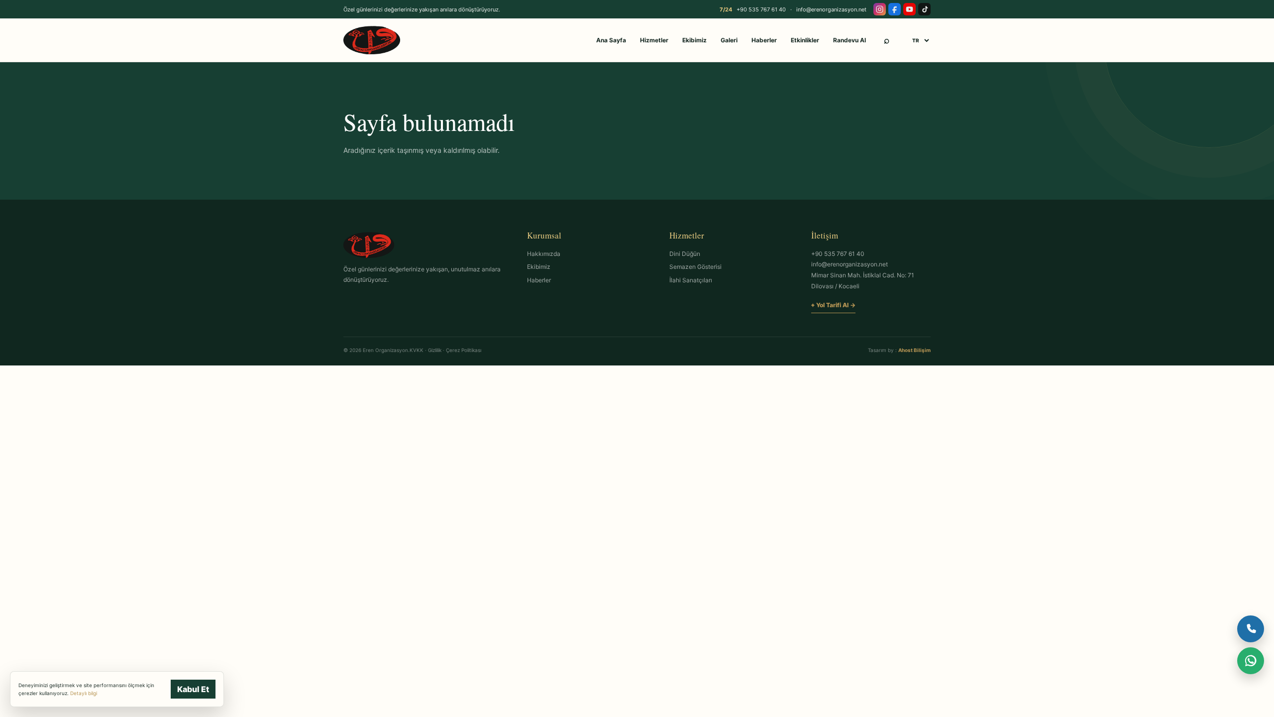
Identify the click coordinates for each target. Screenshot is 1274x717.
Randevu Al (849, 40)
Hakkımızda (543, 253)
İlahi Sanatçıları (690, 280)
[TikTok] (924, 9)
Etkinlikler (805, 40)
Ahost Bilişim (914, 350)
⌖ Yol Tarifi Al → (833, 305)
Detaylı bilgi (83, 693)
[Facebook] (894, 9)
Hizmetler (654, 40)
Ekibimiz (694, 40)
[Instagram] (879, 9)
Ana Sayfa (611, 40)
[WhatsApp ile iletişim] (1250, 660)
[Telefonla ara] (1250, 628)
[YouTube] (909, 9)
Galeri (729, 40)
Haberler (764, 40)
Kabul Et (193, 689)
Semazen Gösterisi (695, 266)
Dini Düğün (684, 253)
